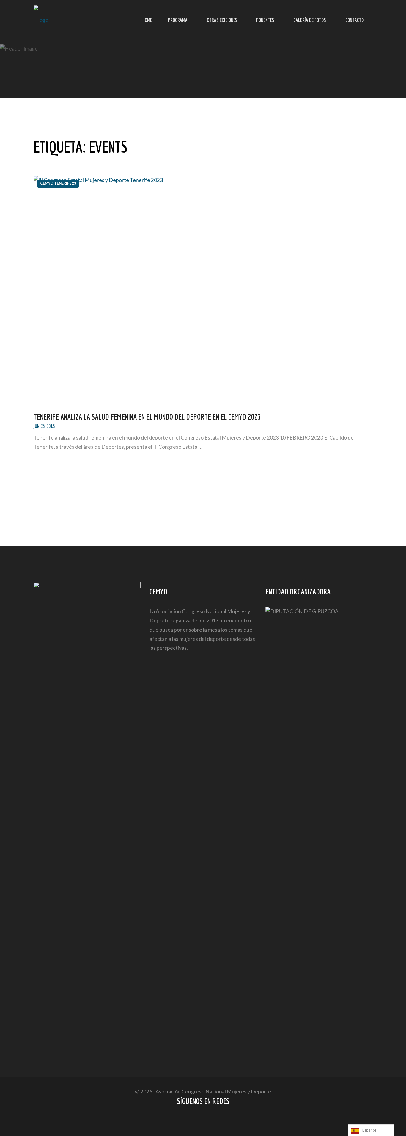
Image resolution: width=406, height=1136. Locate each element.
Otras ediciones (222, 20)
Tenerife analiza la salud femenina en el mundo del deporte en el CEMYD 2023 (147, 416)
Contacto (354, 20)
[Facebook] (197, 1121)
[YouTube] (209, 1121)
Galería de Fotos (309, 20)
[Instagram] (220, 1121)
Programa (178, 20)
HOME (147, 20)
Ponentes (265, 20)
